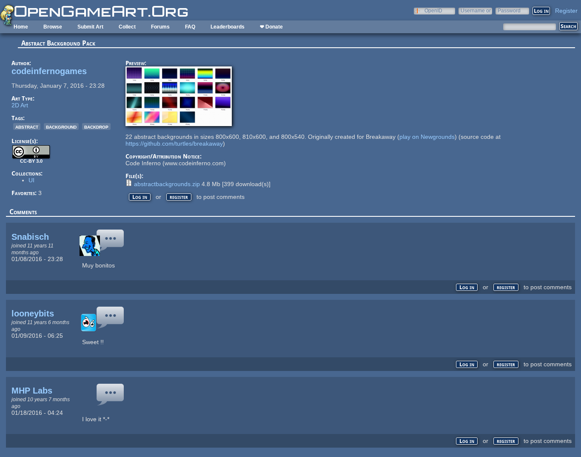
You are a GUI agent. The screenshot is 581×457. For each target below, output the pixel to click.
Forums (160, 27)
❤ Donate (271, 27)
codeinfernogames (49, 71)
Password (509, 10)
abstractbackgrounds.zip (167, 184)
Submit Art (90, 27)
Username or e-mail (476, 10)
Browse (52, 27)
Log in (139, 197)
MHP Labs (31, 390)
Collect (127, 27)
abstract (26, 126)
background (61, 126)
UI (31, 180)
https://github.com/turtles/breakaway (174, 143)
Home (21, 27)
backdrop (96, 126)
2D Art (19, 105)
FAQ (190, 27)
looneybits (32, 313)
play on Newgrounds (427, 136)
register (179, 197)
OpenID (433, 10)
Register (566, 10)
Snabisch (30, 236)
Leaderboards (228, 27)
